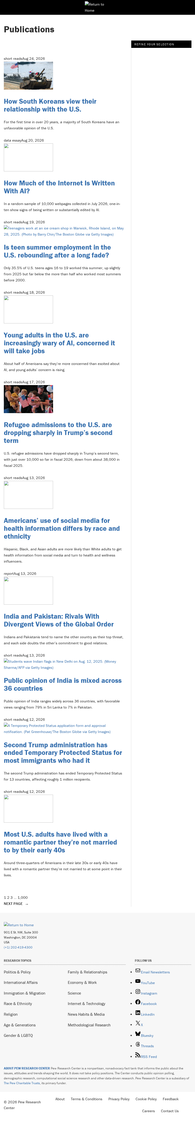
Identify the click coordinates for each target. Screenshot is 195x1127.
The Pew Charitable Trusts (22, 1083)
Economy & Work (82, 982)
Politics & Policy (17, 971)
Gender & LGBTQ (18, 1035)
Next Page (16, 903)
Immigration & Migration (24, 993)
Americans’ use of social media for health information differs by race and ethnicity (62, 528)
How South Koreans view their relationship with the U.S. (50, 105)
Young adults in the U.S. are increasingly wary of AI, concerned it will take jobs (59, 343)
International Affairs (21, 982)
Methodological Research (89, 1024)
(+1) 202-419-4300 (18, 947)
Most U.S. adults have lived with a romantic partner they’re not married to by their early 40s (60, 842)
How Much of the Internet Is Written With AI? (59, 187)
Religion (11, 1014)
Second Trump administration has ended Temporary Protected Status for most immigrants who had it (63, 752)
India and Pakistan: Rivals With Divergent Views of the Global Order (59, 620)
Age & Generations (20, 1024)
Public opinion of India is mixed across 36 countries (63, 684)
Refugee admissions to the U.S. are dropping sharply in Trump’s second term (58, 432)
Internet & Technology (86, 1003)
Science (74, 993)
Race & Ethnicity (18, 1003)
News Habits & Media (86, 1014)
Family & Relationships (87, 971)
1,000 (23, 897)
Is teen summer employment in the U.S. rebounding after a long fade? (57, 251)
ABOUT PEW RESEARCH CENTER (27, 1068)
